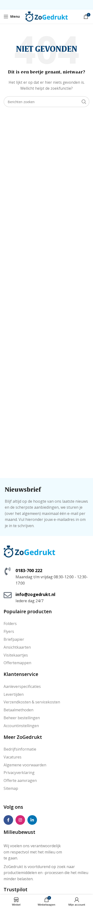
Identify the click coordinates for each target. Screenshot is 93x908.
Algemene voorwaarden (25, 765)
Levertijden (14, 694)
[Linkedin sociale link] (32, 820)
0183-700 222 (29, 570)
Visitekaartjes (16, 655)
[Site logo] (46, 16)
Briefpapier (14, 639)
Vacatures (12, 757)
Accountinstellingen (21, 725)
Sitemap (11, 788)
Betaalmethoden (18, 710)
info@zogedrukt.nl (35, 594)
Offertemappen (17, 662)
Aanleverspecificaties (22, 686)
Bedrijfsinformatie (20, 749)
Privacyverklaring (19, 772)
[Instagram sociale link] (20, 820)
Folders (10, 623)
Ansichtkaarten (17, 647)
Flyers (9, 631)
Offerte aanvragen (20, 780)
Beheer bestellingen (22, 717)
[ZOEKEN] (83, 101)
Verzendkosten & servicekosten (32, 702)
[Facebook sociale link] (8, 820)
